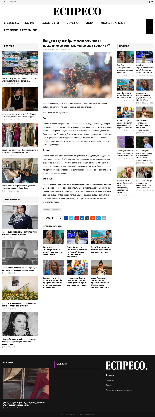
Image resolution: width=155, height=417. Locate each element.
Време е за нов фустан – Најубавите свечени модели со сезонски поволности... (20, 151)
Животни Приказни (113, 23)
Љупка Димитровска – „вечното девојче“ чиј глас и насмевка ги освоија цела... (20, 268)
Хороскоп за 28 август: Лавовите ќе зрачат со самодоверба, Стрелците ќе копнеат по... (125, 186)
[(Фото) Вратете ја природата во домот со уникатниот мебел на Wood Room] (20, 170)
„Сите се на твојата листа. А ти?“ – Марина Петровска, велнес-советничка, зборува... (19, 115)
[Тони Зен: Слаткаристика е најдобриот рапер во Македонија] (125, 57)
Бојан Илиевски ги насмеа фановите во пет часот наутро (101, 249)
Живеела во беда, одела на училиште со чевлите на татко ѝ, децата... (19, 233)
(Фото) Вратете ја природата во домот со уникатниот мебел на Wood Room (18, 187)
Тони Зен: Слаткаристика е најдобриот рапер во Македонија (53, 250)
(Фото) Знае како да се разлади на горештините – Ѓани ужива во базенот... (144, 184)
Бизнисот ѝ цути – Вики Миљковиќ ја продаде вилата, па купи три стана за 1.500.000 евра (52, 283)
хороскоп (56, 209)
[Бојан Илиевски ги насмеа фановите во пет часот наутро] (125, 85)
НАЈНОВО (124, 46)
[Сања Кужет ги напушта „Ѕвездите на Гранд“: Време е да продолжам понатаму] (144, 57)
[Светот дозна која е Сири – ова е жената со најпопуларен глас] (125, 142)
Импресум (110, 375)
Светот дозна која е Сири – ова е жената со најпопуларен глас (125, 153)
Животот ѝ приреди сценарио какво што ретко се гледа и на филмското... (19, 304)
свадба (47, 209)
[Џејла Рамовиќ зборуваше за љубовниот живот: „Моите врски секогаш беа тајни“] (144, 112)
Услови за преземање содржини (119, 390)
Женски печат (50, 23)
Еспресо (29, 23)
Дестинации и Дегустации (20, 30)
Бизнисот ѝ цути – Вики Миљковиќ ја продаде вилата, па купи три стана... (143, 96)
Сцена (89, 23)
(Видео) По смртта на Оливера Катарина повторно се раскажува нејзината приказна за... (19, 341)
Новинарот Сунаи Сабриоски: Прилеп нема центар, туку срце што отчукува (76, 281)
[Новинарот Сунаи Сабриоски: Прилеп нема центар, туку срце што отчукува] (125, 112)
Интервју (72, 23)
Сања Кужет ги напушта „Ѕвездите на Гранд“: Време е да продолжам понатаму (77, 252)
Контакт (109, 385)
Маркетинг (110, 380)
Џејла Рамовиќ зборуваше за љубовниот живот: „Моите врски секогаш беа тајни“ (100, 283)
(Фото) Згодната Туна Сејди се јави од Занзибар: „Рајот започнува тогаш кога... (24, 403)
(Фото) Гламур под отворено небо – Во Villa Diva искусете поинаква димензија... (19, 79)
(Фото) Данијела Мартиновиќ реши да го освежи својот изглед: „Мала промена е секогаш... (144, 155)
